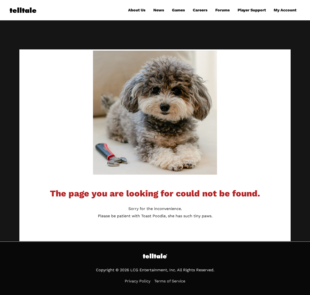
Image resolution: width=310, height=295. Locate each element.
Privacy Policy (137, 281)
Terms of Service (169, 281)
